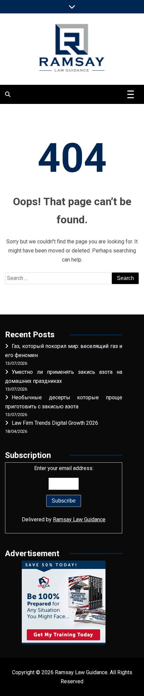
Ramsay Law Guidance (79, 519)
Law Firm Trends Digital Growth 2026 (55, 423)
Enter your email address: (63, 494)
